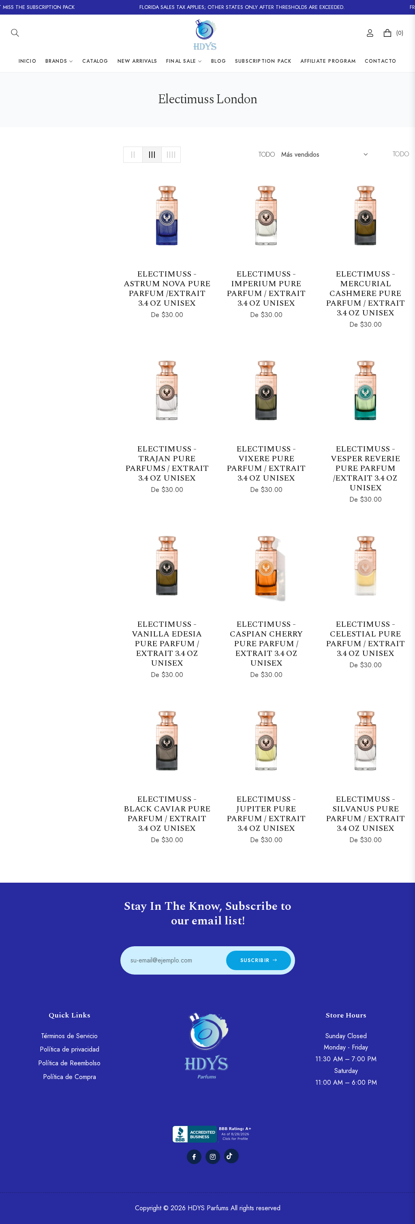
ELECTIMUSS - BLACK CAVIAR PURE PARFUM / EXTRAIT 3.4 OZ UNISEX (167, 813)
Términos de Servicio (69, 1036)
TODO (267, 154)
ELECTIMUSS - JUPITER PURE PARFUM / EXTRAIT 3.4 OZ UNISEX (266, 813)
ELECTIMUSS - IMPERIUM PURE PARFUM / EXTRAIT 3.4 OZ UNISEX (266, 288)
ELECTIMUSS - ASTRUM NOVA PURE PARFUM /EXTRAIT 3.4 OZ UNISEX (167, 288)
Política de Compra (69, 1076)
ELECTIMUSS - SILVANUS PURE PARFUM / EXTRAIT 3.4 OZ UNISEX (365, 813)
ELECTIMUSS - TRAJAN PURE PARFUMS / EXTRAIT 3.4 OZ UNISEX (167, 463)
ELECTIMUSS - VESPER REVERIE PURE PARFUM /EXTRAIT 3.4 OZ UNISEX (365, 468)
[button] (15, 33)
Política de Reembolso (69, 1063)
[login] (370, 33)
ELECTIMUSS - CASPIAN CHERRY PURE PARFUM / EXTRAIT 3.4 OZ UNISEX (266, 643)
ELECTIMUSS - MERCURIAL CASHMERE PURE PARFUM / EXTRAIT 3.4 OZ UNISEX (365, 293)
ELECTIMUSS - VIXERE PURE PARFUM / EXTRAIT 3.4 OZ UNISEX (266, 463)
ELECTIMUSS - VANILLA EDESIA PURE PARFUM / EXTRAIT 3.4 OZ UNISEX (167, 643)
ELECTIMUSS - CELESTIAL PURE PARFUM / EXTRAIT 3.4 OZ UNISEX (365, 638)
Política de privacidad (69, 1049)
